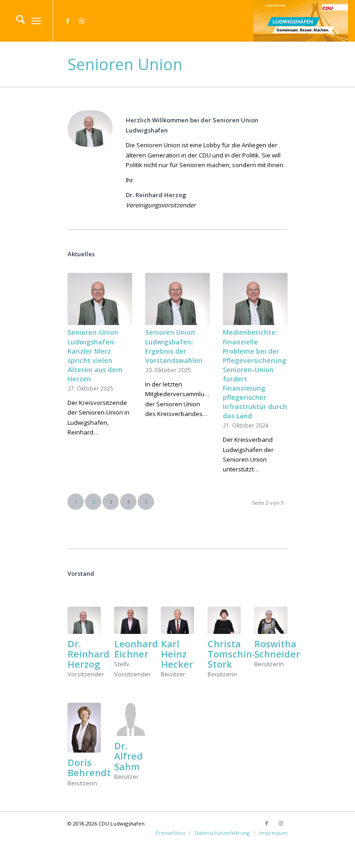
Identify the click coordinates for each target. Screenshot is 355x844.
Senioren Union (125, 64)
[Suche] (16, 21)
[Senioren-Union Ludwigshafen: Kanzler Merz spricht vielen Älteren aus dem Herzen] (99, 299)
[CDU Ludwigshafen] (300, 21)
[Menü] (36, 20)
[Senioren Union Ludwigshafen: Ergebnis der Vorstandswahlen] (177, 299)
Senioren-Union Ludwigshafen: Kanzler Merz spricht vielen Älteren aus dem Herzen (94, 355)
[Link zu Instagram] (81, 21)
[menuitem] (16, 21)
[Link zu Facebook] (67, 21)
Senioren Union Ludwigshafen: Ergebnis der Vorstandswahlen (173, 346)
